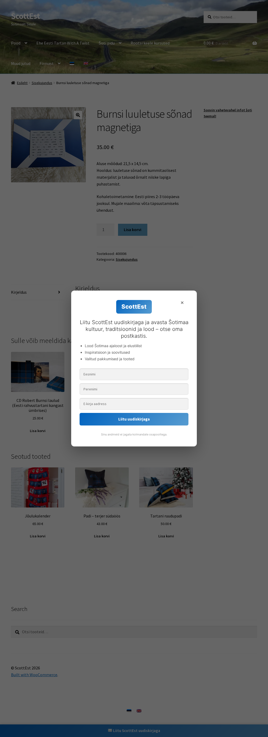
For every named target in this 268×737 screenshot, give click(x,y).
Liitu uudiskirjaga (134, 419)
